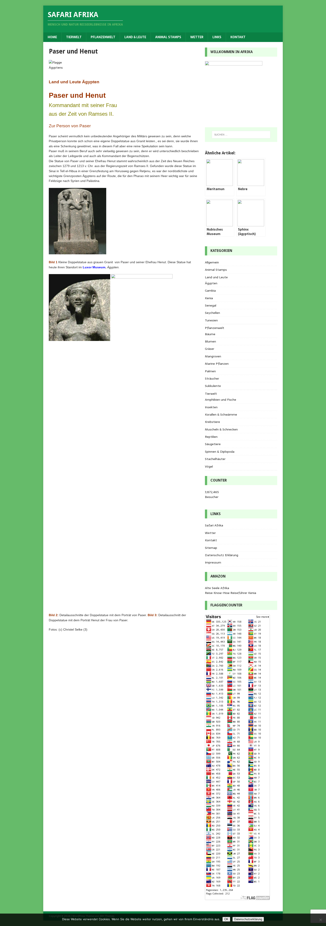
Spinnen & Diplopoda (219, 451)
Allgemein (212, 262)
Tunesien (211, 320)
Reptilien (211, 436)
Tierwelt (74, 37)
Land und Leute (216, 277)
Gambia (210, 290)
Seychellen (212, 312)
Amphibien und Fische (220, 399)
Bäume (210, 334)
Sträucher (212, 378)
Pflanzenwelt (103, 37)
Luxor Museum (94, 267)
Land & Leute (135, 37)
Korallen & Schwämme (221, 414)
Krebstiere (212, 421)
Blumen (210, 341)
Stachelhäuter (215, 458)
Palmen (210, 371)
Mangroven (213, 356)
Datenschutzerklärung (248, 919)
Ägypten (211, 283)
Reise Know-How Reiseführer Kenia (230, 592)
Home (52, 37)
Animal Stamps (168, 37)
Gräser (209, 348)
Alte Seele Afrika (217, 587)
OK (226, 919)
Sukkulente (213, 385)
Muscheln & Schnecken (221, 429)
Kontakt (237, 37)
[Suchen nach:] (241, 134)
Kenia (209, 298)
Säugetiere (213, 444)
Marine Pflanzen (217, 363)
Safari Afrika (214, 525)
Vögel (209, 466)
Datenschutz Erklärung (221, 555)
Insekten (211, 407)
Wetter (196, 37)
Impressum (213, 562)
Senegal (210, 305)
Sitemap (211, 547)
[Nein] (320, 920)
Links (216, 37)
